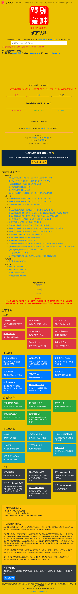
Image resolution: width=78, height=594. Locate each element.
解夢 (16, 95)
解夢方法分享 (42, 39)
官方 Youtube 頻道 (63, 485)
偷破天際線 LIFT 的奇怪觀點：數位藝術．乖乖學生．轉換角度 (30, 219)
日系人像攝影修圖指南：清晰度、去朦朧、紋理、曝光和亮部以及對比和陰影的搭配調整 (38, 213)
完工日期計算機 (35, 445)
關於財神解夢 (60, 3)
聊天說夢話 (61, 110)
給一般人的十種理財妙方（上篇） (20, 190)
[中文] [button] (68, 3)
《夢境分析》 (45, 128)
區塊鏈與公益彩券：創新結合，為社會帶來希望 (25, 204)
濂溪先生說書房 (10, 358)
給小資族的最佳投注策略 (17, 276)
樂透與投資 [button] (38, 3)
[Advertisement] (39, 69)
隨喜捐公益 (59, 371)
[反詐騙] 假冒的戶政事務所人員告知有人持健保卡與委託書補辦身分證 (32, 256)
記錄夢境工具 (60, 320)
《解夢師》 (29, 128)
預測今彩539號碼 (11, 403)
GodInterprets (54, 53)
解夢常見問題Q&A (11, 456)
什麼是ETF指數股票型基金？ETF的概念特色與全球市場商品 (29, 181)
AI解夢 (61, 95)
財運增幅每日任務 (39, 28)
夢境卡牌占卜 (16, 110)
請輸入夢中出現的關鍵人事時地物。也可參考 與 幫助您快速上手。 (39, 39)
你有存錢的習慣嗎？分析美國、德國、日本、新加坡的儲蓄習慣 (30, 193)
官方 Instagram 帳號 (63, 472)
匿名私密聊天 (9, 371)
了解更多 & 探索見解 (39, 162)
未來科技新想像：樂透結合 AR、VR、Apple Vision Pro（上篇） (31, 201)
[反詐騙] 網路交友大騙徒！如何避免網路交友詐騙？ (26, 250)
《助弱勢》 (46, 138)
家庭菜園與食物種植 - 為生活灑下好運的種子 (24, 237)
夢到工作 (39, 293)
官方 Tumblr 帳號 (36, 488)
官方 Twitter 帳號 (36, 472)
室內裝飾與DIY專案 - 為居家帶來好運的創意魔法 (25, 234)
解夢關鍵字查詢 (10, 320)
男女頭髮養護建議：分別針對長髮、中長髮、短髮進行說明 (29, 225)
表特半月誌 (34, 374)
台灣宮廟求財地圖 (36, 385)
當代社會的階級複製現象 (17, 261)
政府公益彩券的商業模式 (17, 273)
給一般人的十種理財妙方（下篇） (20, 187)
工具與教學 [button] (49, 3)
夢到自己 (39, 286)
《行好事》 (35, 138)
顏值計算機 (59, 447)
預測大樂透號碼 (35, 403)
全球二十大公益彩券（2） (18, 266)
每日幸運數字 (39, 110)
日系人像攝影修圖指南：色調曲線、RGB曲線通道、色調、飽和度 (31, 210)
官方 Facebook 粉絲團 (13, 483)
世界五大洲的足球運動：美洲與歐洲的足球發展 (25, 222)
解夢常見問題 (53, 39)
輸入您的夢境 (9, 578)
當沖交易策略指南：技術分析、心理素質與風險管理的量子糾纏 (30, 178)
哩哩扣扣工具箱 (35, 434)
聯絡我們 (34, 591)
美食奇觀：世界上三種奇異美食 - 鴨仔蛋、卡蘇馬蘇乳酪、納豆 (30, 231)
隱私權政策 (43, 591)
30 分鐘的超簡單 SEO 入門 (18, 253)
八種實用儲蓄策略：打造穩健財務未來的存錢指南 (26, 184)
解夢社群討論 (35, 342)
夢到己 (39, 289)
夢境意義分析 (35, 331)
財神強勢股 (59, 403)
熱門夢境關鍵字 (61, 331)
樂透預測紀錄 (35, 414)
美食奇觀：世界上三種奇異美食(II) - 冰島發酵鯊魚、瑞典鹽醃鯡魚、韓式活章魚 (36, 228)
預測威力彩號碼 (10, 414)
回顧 (39, 95)
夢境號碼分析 (35, 320)
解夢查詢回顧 (9, 334)
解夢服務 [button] (19, 3)
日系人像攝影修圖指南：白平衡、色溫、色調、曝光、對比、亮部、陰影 (33, 216)
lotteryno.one (35, 53)
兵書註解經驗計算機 (63, 434)
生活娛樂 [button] (28, 3)
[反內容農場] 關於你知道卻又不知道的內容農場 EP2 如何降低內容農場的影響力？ (37, 244)
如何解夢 (7, 445)
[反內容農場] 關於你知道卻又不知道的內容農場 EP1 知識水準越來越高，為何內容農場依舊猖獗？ (42, 247)
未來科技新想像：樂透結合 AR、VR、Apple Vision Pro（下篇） (31, 198)
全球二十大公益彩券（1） (18, 270)
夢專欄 (6, 434)
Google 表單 (16, 53)
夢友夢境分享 (60, 342)
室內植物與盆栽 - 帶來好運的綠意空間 (22, 240)
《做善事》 (41, 140)
